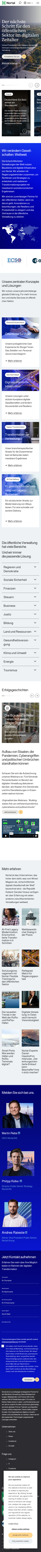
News (10, 1436)
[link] (20, 723)
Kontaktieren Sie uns (11, 57)
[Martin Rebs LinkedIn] (19, 1133)
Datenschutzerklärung (10, 1342)
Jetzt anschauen (10, 812)
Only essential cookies (20, 1541)
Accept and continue (20, 1535)
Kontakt (11, 1446)
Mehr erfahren (15, 361)
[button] (20, 3)
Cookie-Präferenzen (12, 1549)
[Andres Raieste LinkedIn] (26, 1232)
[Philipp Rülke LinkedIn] (21, 1181)
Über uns (11, 1432)
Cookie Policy (13, 1523)
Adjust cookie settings (20, 1529)
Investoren (12, 1441)
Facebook (12, 1468)
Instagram (12, 1459)
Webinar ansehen (10, 63)
